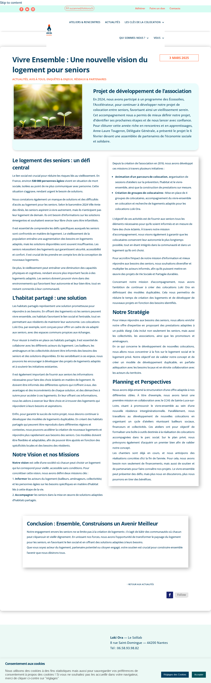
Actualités (112, 22)
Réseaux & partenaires (90, 79)
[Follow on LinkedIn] (27, 9)
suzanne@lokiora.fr (81, 8)
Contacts (175, 8)
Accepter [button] (198, 674)
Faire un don (157, 8)
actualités (20, 79)
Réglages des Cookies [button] (175, 674)
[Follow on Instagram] (33, 9)
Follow (181, 595)
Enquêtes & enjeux (60, 79)
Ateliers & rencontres (85, 22)
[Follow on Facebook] (21, 9)
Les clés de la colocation (143, 22)
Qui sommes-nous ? (132, 38)
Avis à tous (37, 79)
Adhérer (140, 8)
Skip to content (11, 2)
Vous (157, 38)
